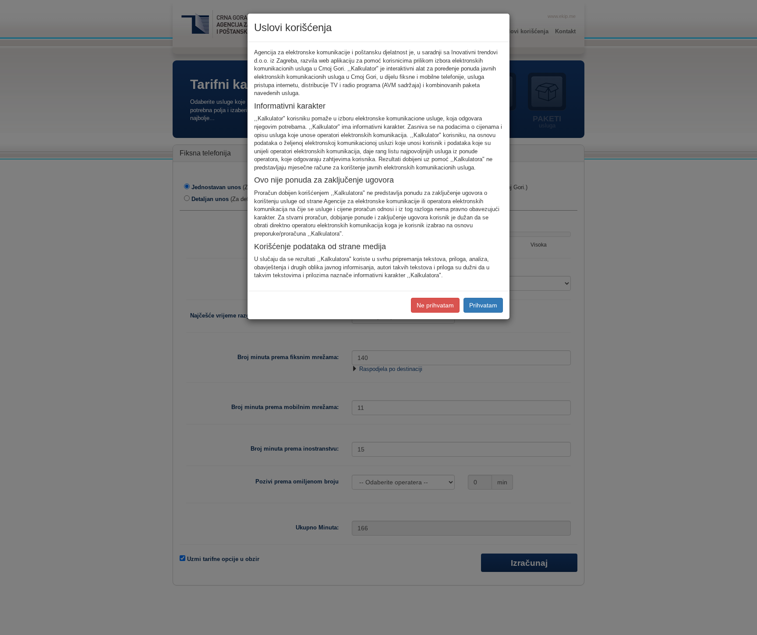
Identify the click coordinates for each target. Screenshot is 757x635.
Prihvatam (483, 305)
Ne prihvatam (435, 305)
